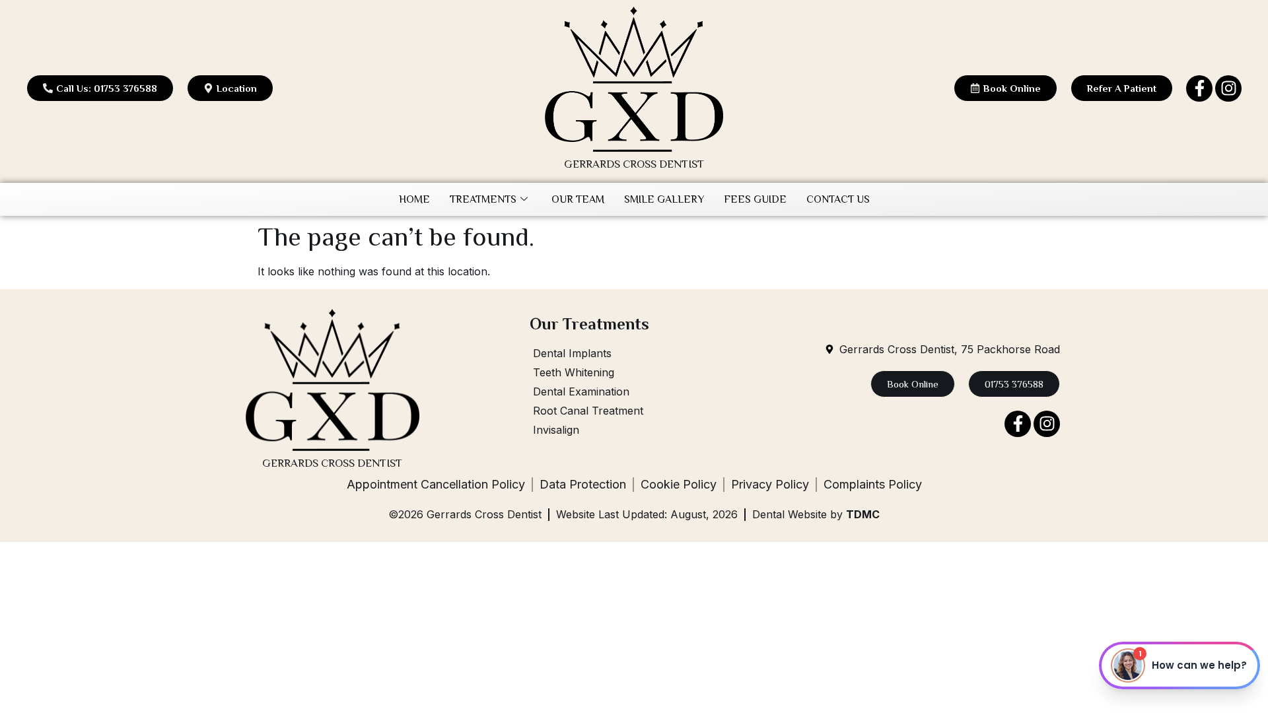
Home (414, 199)
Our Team (577, 199)
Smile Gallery (664, 199)
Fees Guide (755, 199)
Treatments (483, 199)
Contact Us (838, 199)
